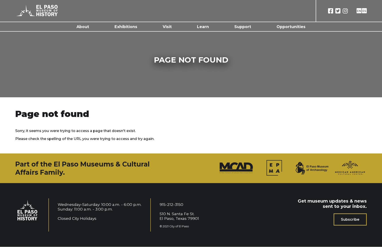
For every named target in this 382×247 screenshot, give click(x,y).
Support (242, 26)
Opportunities (291, 26)
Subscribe (350, 219)
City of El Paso (179, 226)
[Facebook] (330, 11)
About (82, 26)
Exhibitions (126, 26)
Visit (167, 26)
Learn (203, 26)
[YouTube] (345, 11)
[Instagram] (337, 11)
